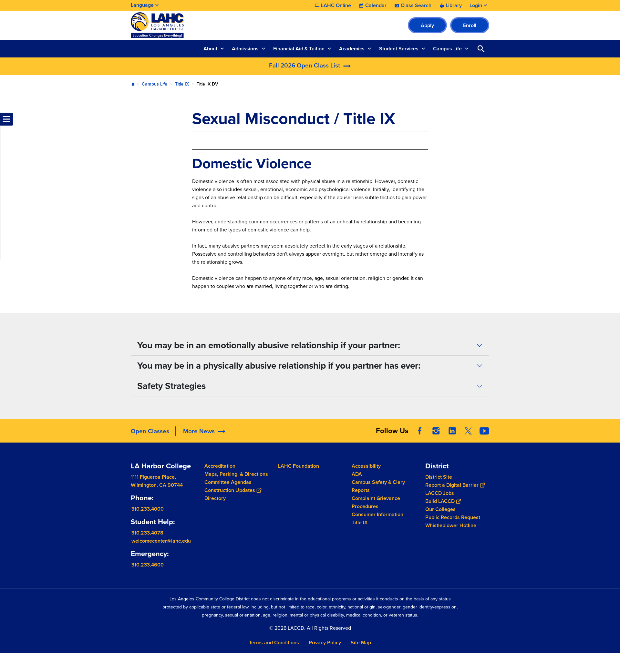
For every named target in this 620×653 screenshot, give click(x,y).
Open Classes (150, 431)
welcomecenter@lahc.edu (161, 541)
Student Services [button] (398, 48)
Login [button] (476, 5)
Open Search (481, 48)
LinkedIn (452, 431)
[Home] (201, 25)
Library (454, 5)
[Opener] (613, 436)
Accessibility (366, 466)
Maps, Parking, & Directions (236, 474)
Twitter (468, 431)
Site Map (361, 642)
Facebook (420, 431)
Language (142, 5)
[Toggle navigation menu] (6, 119)
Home (133, 84)
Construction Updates (229, 490)
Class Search (416, 5)
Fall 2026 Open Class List (304, 65)
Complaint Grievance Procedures (376, 502)
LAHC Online (336, 5)
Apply (427, 25)
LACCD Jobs (439, 493)
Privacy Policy (325, 642)
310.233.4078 (147, 532)
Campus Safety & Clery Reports (378, 486)
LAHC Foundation (298, 466)
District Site (438, 477)
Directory (215, 498)
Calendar (376, 5)
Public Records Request (452, 517)
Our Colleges (440, 509)
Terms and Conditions (274, 642)
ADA (357, 474)
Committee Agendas (228, 482)
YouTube (484, 431)
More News (199, 431)
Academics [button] (352, 48)
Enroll (469, 25)
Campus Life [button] (447, 48)
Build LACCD (440, 501)
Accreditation (219, 466)
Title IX (182, 84)
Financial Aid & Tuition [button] (299, 48)
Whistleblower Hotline (450, 525)
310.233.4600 (147, 564)
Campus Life (154, 84)
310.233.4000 (147, 509)
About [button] (210, 48)
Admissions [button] (245, 48)
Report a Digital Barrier (452, 485)
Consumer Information (377, 514)
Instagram (436, 431)
